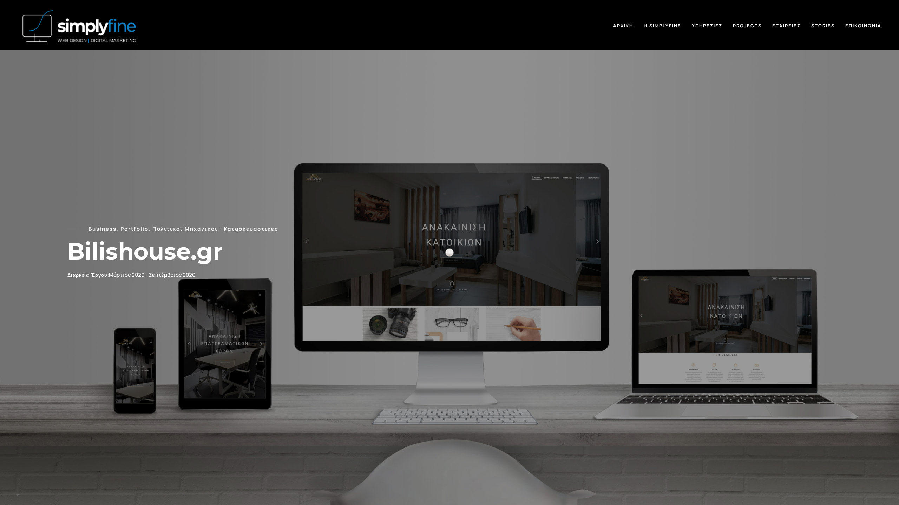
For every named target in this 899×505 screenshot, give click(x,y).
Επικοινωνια (863, 25)
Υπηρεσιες (707, 25)
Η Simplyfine (662, 25)
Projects (747, 25)
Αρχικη (623, 25)
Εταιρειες (786, 25)
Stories (823, 25)
